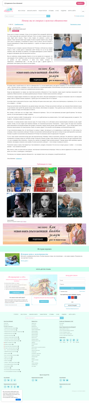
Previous (4, 259)
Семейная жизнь (35, 364)
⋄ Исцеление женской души (9, 335)
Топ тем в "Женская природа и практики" (66, 330)
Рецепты (33, 358)
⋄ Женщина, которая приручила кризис (11, 337)
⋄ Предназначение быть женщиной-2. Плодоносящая (13, 331)
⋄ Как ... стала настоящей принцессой (10, 349)
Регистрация (72, 305)
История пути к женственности (34, 254)
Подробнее (16, 292)
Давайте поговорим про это (9, 342)
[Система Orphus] (23, 221)
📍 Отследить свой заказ (79, 15)
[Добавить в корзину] (23, 332)
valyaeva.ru (19, 158)
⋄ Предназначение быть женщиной (10, 328)
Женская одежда (35, 331)
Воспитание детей (35, 328)
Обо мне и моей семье (36, 350)
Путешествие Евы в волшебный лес (11, 346)
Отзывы (51, 10)
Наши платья (43, 10)
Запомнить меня (64, 291)
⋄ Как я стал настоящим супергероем (10, 355)
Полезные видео (34, 356)
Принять (18, 399)
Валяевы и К (8, 11)
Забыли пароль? (82, 291)
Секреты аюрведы (35, 363)
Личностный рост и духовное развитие (38, 347)
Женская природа (35, 332)
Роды (33, 361)
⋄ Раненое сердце (7, 360)
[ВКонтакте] (8, 380)
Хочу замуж (34, 366)
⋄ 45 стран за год (7, 367)
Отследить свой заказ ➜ (8, 326)
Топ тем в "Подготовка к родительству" (66, 335)
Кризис (33, 345)
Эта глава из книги (19, 29)
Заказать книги (32, 10)
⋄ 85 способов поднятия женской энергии (11, 369)
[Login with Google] (72, 297)
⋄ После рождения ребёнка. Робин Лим (11, 364)
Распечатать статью (75, 24)
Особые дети (34, 351)
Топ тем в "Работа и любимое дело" (65, 333)
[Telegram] (14, 380)
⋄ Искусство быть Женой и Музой (10, 329)
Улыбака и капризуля (8, 344)
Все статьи (21, 10)
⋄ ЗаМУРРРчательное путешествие (10, 351)
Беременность (34, 326)
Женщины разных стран (36, 340)
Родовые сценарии (35, 359)
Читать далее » (25, 261)
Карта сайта (72, 10)
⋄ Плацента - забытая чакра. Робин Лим (11, 362)
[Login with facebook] (69, 297)
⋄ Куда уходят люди (7, 358)
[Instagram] (5, 380)
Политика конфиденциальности (72, 308)
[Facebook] (11, 380)
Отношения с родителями (36, 353)
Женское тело (34, 337)
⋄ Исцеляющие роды (7, 366)
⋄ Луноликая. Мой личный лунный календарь (12, 340)
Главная (16, 314)
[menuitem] (17, 323)
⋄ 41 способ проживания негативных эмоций (12, 371)
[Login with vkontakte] (75, 297)
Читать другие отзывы (43, 269)
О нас (57, 10)
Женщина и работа (35, 339)
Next (85, 259)
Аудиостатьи (34, 323)
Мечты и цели (34, 348)
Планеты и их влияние (36, 355)
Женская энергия (35, 334)
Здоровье (33, 342)
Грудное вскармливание (36, 329)
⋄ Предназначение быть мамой (9, 333)
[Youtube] (18, 386)
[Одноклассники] (14, 386)
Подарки (63, 10)
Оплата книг (6, 323)
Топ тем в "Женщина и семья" (64, 332)
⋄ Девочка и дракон (7, 353)
